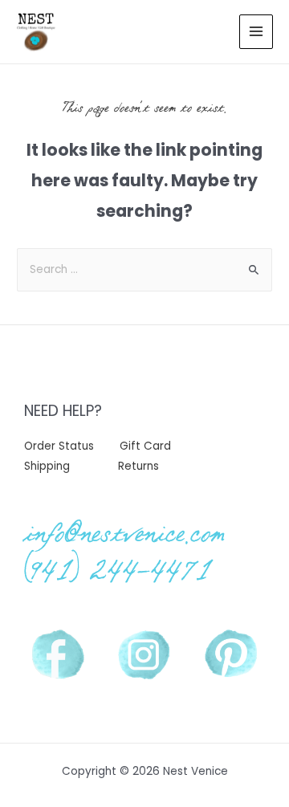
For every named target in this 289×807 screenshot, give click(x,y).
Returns (138, 466)
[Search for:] (144, 269)
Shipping (47, 466)
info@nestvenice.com (124, 532)
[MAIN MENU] (256, 31)
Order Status (59, 446)
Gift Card (145, 446)
